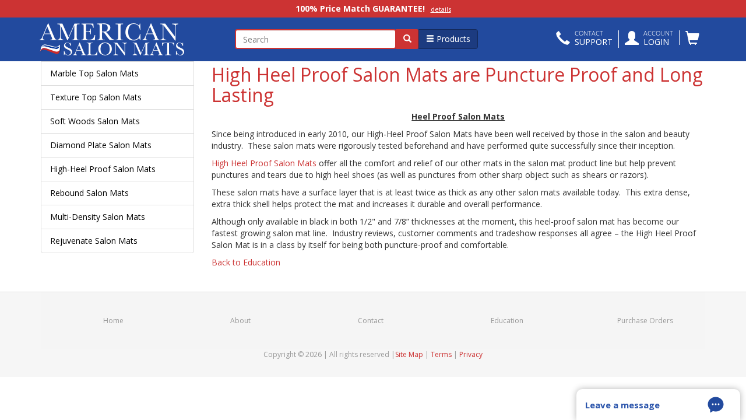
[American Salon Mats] (117, 39)
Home (113, 321)
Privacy (471, 354)
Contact (370, 321)
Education (507, 321)
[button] (584, 39)
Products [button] (452, 38)
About (240, 321)
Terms (441, 354)
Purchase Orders (645, 321)
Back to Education (246, 262)
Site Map (409, 354)
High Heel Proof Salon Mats (264, 163)
